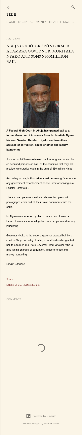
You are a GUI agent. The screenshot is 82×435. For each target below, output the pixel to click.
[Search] (73, 6)
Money (41, 22)
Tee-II (11, 14)
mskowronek (51, 423)
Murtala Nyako (31, 284)
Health (55, 22)
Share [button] (9, 279)
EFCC (18, 284)
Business (25, 22)
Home (11, 22)
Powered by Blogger (44, 415)
